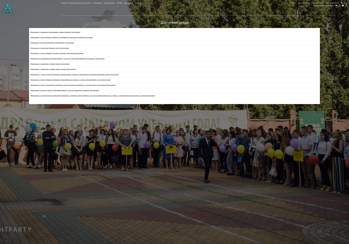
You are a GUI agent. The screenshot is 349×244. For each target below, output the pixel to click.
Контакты (138, 3)
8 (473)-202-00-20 (332, 3)
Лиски (293, 3)
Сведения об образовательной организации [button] (76, 3)
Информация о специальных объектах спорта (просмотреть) (49, 48)
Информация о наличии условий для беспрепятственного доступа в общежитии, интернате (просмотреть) (64, 90)
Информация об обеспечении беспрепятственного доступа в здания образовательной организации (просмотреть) (67, 59)
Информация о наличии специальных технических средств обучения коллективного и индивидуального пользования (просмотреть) (73, 85)
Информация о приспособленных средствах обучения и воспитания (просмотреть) (56, 53)
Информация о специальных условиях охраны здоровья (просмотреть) (53, 69)
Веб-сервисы (128, 3)
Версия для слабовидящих (324, 5)
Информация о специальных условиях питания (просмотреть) (50, 64)
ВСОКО (119, 3)
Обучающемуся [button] (109, 3)
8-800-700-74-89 (317, 3)
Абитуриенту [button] (98, 3)
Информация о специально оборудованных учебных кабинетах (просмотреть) (55, 32)
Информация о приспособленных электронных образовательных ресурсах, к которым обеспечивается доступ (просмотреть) (70, 80)
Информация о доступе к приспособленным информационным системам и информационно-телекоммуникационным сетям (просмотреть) (74, 75)
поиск (345, 3)
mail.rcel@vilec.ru (303, 3)
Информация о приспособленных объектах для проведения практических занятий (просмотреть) (61, 37)
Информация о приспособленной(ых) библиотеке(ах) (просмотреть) (52, 43)
